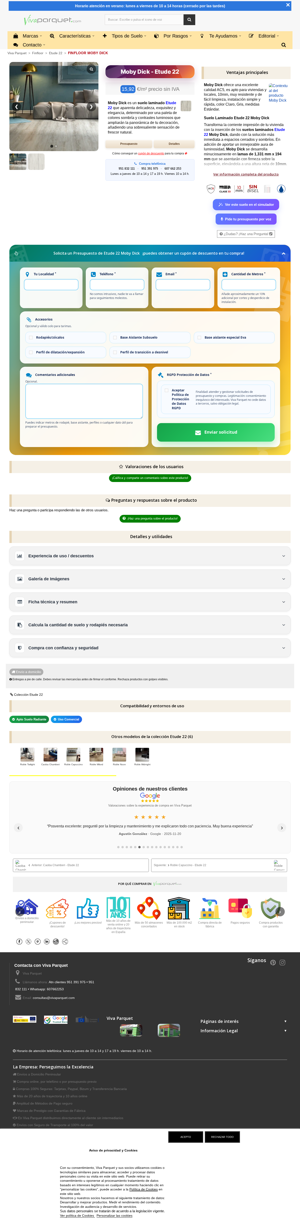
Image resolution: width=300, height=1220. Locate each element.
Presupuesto (128, 143)
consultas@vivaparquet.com (54, 998)
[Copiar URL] (66, 941)
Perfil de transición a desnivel (144, 352)
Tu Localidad (44, 274)
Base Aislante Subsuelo (139, 337)
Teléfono (107, 274)
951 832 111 (127, 168)
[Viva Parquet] (53, 20)
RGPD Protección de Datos (189, 374)
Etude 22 (56, 53)
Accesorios (43, 319)
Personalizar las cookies (114, 1215)
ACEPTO (185, 1137)
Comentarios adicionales (54, 374)
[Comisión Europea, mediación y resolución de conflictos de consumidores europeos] (87, 1019)
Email (171, 274)
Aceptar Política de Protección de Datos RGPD (180, 399)
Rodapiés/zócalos (50, 337)
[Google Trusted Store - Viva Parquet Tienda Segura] (56, 1019)
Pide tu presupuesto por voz (248, 219)
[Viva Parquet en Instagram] (282, 962)
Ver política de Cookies (77, 1215)
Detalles (174, 143)
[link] (81, 865)
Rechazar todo (222, 1137)
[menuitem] (284, 44)
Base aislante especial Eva (225, 337)
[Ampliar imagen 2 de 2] (36, 161)
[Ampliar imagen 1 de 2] (17, 161)
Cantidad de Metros (248, 274)
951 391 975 (149, 168)
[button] (189, 19)
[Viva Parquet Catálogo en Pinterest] (273, 962)
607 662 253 (173, 168)
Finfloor (38, 53)
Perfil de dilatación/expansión (60, 352)
